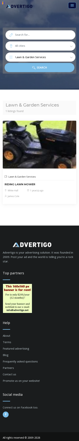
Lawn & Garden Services (22, 176)
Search (41, 67)
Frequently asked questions (20, 361)
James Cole (13, 196)
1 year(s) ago (37, 190)
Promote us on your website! (21, 380)
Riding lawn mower (20, 184)
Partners (8, 368)
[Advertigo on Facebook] (6, 414)
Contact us (9, 374)
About (6, 335)
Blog (5, 355)
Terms (7, 342)
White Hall (12, 190)
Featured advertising (16, 348)
